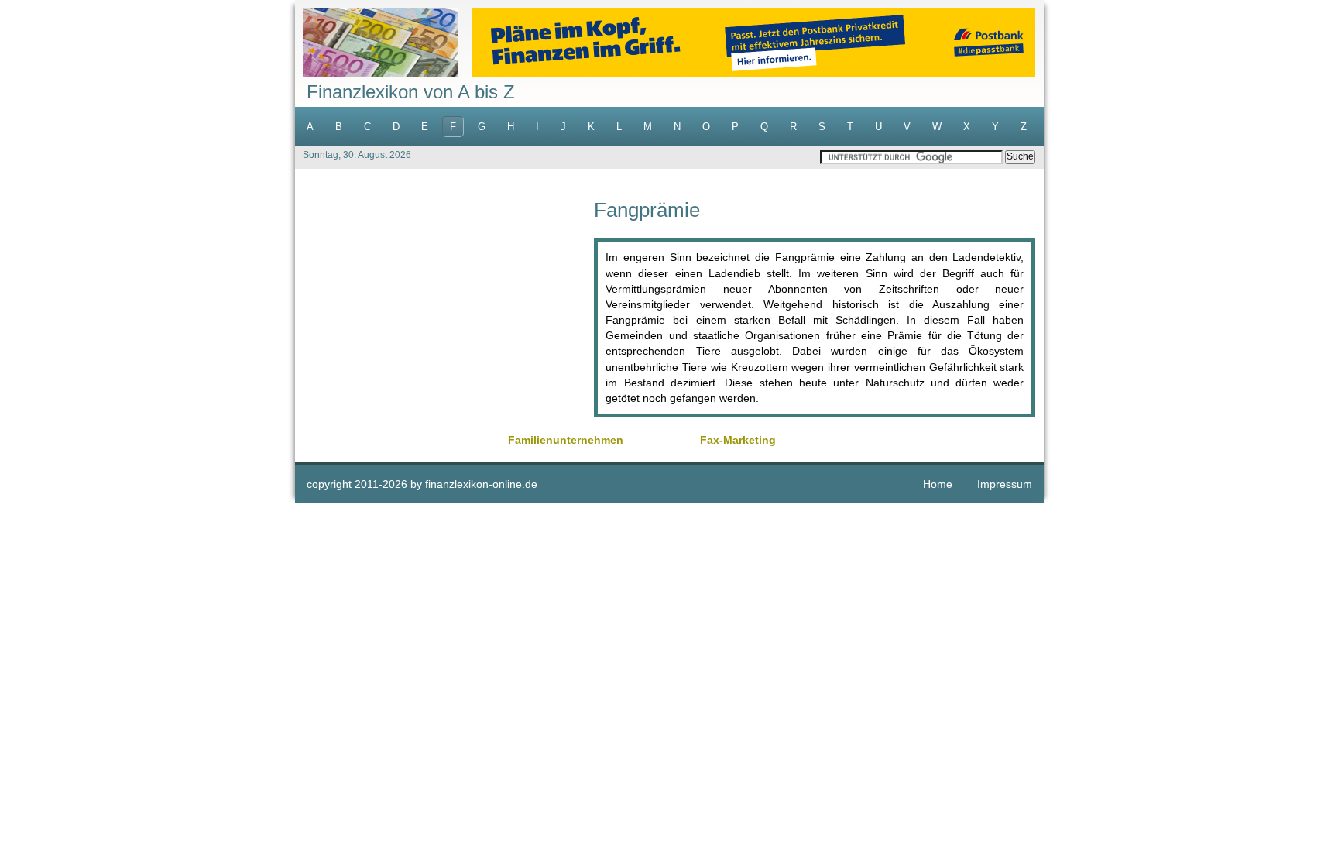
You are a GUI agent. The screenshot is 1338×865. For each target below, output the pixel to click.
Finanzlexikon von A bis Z (411, 91)
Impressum (1004, 484)
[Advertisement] (444, 308)
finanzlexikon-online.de (481, 484)
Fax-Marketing (738, 440)
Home (937, 484)
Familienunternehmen (565, 440)
